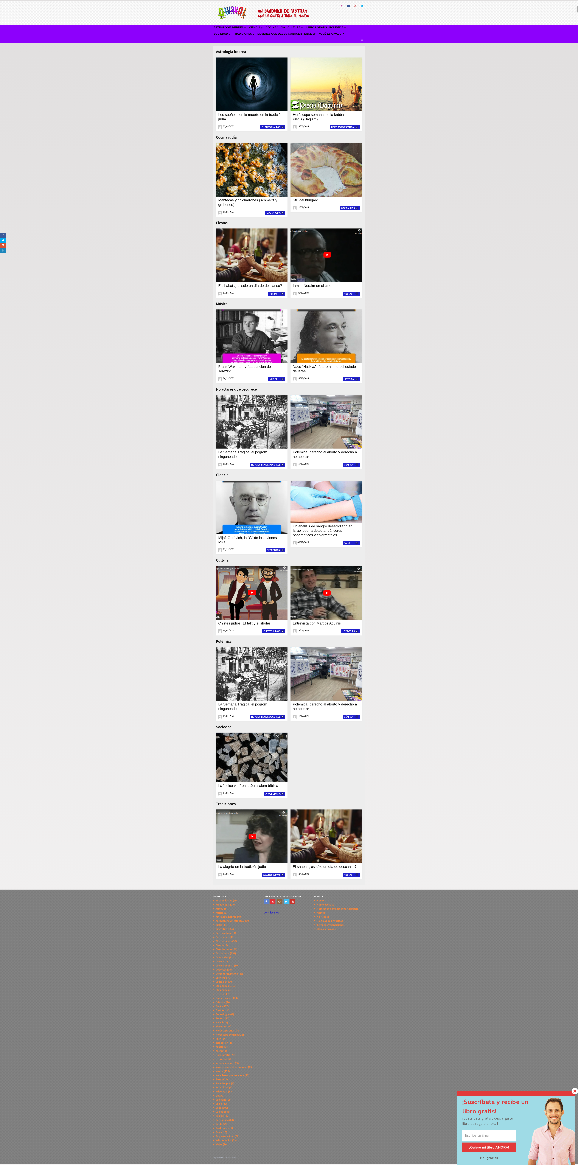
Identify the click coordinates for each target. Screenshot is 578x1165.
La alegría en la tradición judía (242, 867)
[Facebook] (266, 901)
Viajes (219, 1144)
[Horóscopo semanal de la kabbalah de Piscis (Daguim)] (326, 84)
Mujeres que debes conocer (279, 33)
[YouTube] (292, 901)
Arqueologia (273, 793)
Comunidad (222, 957)
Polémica (336, 27)
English (310, 33)
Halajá (219, 1022)
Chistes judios (271, 631)
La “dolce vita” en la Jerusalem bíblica (248, 786)
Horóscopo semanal (343, 127)
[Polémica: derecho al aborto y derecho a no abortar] (326, 422)
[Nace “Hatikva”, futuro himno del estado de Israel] (326, 336)
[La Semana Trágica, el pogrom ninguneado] (251, 422)
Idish (218, 1038)
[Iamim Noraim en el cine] (326, 255)
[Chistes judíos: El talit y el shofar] (251, 593)
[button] (500, 1106)
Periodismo (222, 1087)
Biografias (221, 929)
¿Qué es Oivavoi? (331, 33)
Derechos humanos (227, 973)
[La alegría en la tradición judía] (251, 836)
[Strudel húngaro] (326, 170)
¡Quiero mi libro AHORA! (489, 1147)
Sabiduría (221, 1099)
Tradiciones (242, 33)
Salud (347, 543)
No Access (323, 916)
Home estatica (325, 904)
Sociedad (221, 33)
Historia (349, 379)
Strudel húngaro (305, 200)
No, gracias (489, 1158)
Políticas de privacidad (330, 921)
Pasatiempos (223, 1083)
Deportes (221, 969)
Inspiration (222, 1042)
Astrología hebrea (229, 27)
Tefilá (219, 1124)
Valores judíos (271, 874)
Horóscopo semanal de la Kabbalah (337, 908)
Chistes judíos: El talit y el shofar (244, 623)
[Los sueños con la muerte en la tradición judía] (251, 84)
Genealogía (222, 1014)
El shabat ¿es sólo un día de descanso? (250, 286)
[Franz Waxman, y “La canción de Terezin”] (251, 336)
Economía (221, 977)
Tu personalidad (270, 127)
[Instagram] (279, 901)
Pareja (219, 1079)
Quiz (218, 1095)
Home (320, 900)
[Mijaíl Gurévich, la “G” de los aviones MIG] (251, 507)
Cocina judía (275, 27)
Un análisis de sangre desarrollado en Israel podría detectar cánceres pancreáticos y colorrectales (322, 530)
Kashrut (220, 1051)
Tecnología (273, 550)
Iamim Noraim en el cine (312, 286)
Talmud (220, 1116)
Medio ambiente (225, 1063)
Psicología (221, 1091)
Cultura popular (224, 965)
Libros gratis (316, 27)
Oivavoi (232, 1157)
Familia (220, 1006)
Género (348, 464)
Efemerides (222, 986)
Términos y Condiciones (331, 925)
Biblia (219, 925)
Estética (220, 1002)
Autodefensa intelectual (230, 921)
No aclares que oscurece (236, 389)
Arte (218, 908)
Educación (221, 981)
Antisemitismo (224, 900)
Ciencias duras (224, 949)
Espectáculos (223, 998)
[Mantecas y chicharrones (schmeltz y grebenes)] (251, 170)
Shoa (218, 1107)
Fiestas (222, 222)
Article (219, 912)
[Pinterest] (272, 901)
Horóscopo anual (225, 1030)
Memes (321, 912)
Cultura (293, 27)
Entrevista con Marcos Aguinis (317, 623)
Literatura (348, 631)
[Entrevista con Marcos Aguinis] (326, 593)
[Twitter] (286, 901)
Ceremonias (222, 937)
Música (222, 303)
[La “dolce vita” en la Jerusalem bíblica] (251, 757)
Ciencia (254, 27)
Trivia (219, 1132)
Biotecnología (224, 933)
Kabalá (219, 1046)
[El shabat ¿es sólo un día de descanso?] (251, 255)
